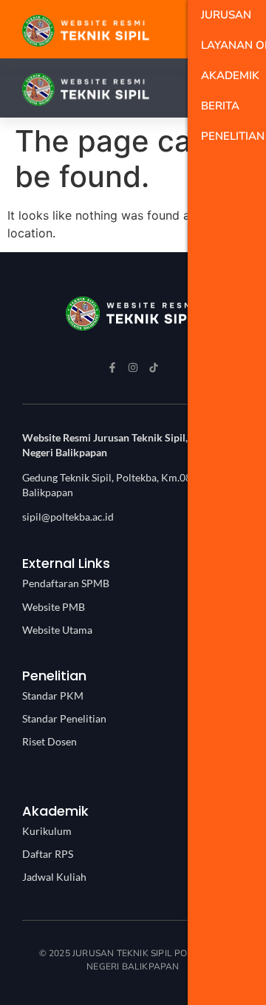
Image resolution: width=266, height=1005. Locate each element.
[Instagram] (133, 367)
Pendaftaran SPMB (65, 583)
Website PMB (53, 606)
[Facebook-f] (112, 367)
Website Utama (57, 629)
